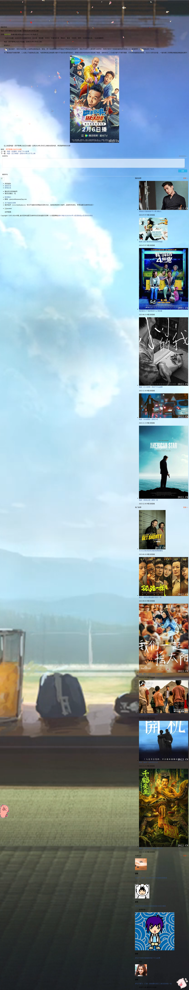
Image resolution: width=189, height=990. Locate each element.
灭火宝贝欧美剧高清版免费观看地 (151, 551)
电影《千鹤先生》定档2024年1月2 (151, 848)
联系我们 (8, 197)
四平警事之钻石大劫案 (14, 149)
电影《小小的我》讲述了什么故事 (151, 387)
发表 (183, 171)
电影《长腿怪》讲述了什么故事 (18, 151)
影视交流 (8, 188)
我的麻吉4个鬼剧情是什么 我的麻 (150, 311)
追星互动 (8, 186)
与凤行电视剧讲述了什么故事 (150, 958)
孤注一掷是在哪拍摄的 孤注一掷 (150, 597)
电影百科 (7, 34)
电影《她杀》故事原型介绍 (148, 762)
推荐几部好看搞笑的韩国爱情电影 (151, 241)
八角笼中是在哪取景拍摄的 (148, 714)
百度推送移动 (88, 215)
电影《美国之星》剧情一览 (148, 500)
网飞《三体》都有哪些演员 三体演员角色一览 (156, 983)
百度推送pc (79, 215)
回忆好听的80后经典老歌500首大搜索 (153, 906)
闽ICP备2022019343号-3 (66, 215)
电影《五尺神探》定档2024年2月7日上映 (21, 153)
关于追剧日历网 (10, 203)
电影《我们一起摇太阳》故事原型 (151, 674)
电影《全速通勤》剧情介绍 (148, 419)
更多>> (185, 178)
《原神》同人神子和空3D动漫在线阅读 (153, 878)
